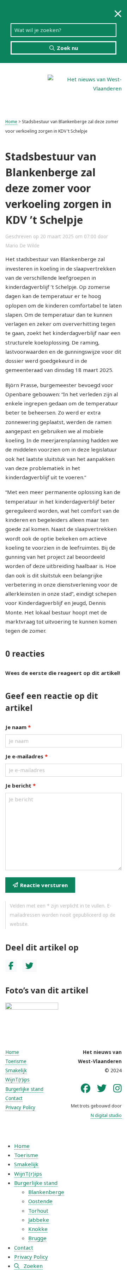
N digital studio (106, 1115)
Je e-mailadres (26, 756)
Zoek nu (67, 47)
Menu (21, 88)
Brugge (37, 1238)
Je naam (18, 727)
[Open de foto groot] (31, 1011)
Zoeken (33, 1265)
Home (11, 122)
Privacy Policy (20, 1107)
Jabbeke (38, 1219)
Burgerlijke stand (24, 1089)
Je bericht (20, 785)
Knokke (38, 1228)
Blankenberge (46, 1191)
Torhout (38, 1210)
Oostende (40, 1201)
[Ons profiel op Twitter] (102, 1088)
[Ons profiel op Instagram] (117, 1088)
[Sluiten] (118, 13)
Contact (14, 1098)
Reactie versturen (44, 885)
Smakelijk (16, 1070)
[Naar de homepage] (85, 83)
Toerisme (15, 1061)
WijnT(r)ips (17, 1079)
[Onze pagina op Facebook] (85, 1088)
